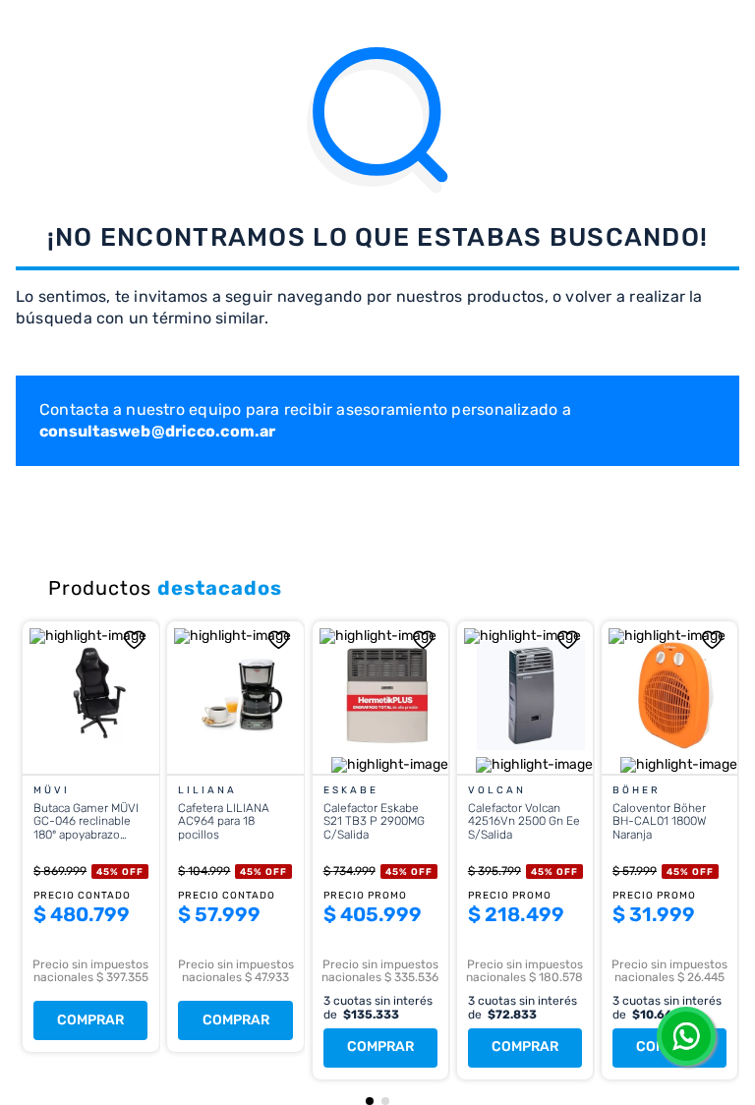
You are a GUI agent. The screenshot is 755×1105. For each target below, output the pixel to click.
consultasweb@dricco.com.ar (157, 431)
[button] (370, 1101)
